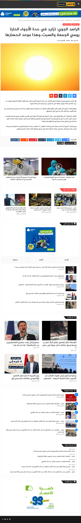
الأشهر (41, 260)
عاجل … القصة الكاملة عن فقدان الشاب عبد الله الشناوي (47, 412)
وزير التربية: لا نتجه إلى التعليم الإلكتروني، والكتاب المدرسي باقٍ (45, 293)
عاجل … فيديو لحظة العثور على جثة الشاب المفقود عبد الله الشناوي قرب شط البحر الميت (37, 421)
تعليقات (15, 260)
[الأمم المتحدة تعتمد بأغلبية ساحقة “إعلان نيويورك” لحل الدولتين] (40, 199)
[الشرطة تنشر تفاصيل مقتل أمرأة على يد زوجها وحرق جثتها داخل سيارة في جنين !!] (71, 270)
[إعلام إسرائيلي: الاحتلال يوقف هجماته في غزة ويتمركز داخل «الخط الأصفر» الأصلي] (71, 305)
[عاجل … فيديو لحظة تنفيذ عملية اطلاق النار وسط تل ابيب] (65, 199)
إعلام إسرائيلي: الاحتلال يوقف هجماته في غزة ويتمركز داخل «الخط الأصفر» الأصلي (39, 302)
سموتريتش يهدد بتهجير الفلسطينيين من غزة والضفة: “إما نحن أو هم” (43, 276)
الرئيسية (75, 20)
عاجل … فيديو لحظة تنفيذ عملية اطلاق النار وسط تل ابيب (66, 209)
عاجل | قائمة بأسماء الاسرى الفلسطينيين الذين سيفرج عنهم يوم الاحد (43, 395)
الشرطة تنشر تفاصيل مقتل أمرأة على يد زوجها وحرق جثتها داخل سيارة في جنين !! (39, 267)
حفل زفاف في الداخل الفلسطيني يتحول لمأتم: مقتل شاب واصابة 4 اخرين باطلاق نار (16, 210)
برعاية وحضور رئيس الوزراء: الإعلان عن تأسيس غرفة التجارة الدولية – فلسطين (41, 285)
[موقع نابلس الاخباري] (66, 4)
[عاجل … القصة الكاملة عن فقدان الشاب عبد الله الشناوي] (71, 415)
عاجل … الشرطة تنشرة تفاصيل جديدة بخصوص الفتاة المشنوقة (45, 404)
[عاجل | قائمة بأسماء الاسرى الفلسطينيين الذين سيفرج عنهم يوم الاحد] (71, 397)
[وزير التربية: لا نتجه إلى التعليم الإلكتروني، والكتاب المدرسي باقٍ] (71, 296)
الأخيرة (67, 260)
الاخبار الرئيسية (67, 24)
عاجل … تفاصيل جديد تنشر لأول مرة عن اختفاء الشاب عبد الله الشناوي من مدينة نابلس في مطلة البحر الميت (35, 431)
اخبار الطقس (68, 20)
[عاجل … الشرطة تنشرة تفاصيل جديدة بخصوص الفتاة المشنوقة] (71, 406)
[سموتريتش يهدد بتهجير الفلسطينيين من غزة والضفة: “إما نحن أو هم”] (71, 278)
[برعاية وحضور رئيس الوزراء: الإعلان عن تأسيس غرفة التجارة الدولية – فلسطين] (71, 287)
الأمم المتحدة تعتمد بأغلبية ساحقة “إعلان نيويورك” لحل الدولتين (40, 209)
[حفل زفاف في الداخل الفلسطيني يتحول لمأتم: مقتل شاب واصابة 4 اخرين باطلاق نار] (15, 199)
